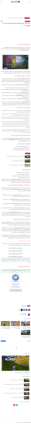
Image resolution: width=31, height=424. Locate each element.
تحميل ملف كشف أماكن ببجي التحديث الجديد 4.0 (17, 397)
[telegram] (17, 405)
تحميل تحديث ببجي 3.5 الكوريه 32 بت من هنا (15, 248)
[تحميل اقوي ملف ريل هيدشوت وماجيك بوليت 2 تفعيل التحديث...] (25, 323)
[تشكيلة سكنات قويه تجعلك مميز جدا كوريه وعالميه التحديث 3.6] (25, 332)
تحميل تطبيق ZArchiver (15, 284)
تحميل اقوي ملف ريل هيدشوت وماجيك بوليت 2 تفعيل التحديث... (26, 328)
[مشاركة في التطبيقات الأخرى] (19, 310)
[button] (27, 310)
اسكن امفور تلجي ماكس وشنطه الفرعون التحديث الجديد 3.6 (16, 165)
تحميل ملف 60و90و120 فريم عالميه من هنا (15, 291)
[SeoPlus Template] (29, 422)
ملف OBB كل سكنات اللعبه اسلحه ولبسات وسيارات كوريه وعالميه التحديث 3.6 (13, 384)
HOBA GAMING (26, 25)
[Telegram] (1, 422)
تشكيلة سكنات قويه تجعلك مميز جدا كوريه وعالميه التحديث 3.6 (26, 337)
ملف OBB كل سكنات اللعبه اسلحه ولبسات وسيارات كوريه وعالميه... (15, 156)
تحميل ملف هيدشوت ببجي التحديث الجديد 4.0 (18, 18)
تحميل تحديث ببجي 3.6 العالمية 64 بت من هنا (15, 256)
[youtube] (14, 405)
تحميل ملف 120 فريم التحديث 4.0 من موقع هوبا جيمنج (16, 388)
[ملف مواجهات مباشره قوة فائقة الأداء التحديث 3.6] (27, 161)
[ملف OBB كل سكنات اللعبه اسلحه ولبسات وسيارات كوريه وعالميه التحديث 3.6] (26, 384)
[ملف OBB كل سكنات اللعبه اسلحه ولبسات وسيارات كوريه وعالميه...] (27, 156)
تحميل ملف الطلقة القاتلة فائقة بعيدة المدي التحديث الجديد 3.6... (6, 328)
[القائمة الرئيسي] (29, 1)
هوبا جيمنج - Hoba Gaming (19, 422)
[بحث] (1, 1)
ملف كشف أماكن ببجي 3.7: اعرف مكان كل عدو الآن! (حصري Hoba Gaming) (13, 393)
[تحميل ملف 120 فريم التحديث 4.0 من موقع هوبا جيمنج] (26, 389)
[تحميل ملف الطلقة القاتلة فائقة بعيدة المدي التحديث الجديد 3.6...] (5, 323)
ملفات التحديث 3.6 (27, 21)
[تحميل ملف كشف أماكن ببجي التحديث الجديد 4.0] (26, 398)
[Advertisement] (15, 10)
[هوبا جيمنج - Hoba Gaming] (15, 2)
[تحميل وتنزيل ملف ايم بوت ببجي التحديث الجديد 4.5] (15, 363)
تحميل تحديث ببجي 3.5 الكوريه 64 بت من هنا (15, 253)
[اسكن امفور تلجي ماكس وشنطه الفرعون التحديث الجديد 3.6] (27, 165)
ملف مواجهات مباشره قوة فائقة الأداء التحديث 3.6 (17, 160)
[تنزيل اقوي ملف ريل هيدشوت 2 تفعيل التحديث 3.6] (15, 323)
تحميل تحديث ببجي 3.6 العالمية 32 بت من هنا (15, 251)
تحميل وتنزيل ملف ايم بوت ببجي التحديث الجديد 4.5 (21, 372)
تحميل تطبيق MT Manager (15, 286)
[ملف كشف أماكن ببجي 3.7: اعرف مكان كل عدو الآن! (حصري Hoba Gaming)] (26, 393)
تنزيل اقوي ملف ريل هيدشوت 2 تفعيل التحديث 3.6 (16, 328)
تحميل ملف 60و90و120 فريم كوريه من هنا (15, 289)
